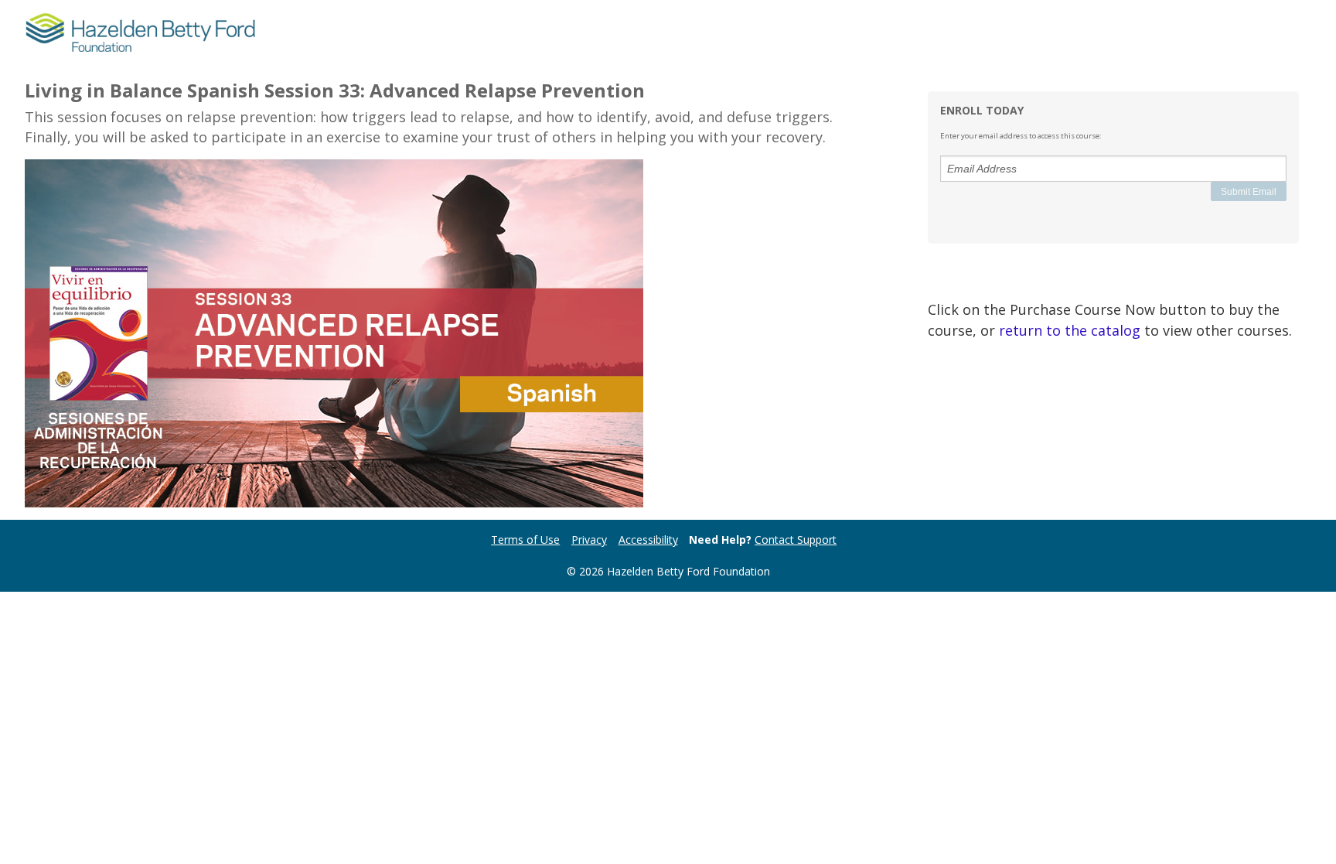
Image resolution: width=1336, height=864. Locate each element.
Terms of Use (525, 539)
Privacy (589, 539)
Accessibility (648, 539)
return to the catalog (1069, 330)
